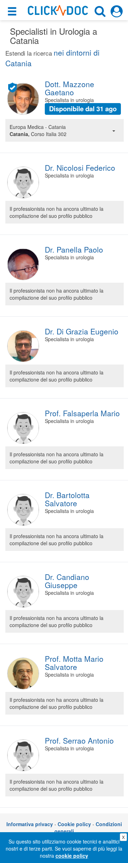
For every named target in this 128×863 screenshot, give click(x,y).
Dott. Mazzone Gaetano (69, 88)
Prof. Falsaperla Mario (82, 413)
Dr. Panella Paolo (74, 249)
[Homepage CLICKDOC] (58, 9)
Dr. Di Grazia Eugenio (81, 331)
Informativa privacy (29, 824)
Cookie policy (74, 824)
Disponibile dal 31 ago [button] (83, 108)
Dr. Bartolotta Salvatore (67, 499)
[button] (13, 11)
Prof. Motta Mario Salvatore (74, 662)
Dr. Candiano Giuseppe (67, 580)
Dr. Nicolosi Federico (80, 167)
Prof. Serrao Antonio (79, 740)
